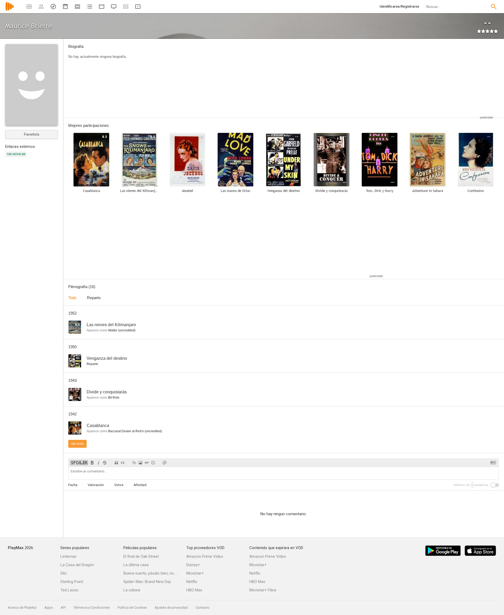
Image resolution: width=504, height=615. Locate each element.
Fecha (72, 485)
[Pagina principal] (9, 10)
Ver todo (77, 444)
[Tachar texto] (105, 463)
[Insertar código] (122, 463)
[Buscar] (494, 7)
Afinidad (140, 485)
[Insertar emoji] (153, 463)
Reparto (94, 297)
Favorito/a (31, 134)
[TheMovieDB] (16, 157)
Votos (118, 485)
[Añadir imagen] (140, 463)
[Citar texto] (116, 463)
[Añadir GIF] (147, 463)
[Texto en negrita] (92, 463)
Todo (72, 297)
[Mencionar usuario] (164, 463)
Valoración (96, 485)
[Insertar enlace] (134, 463)
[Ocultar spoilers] (79, 463)
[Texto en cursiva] (98, 463)
